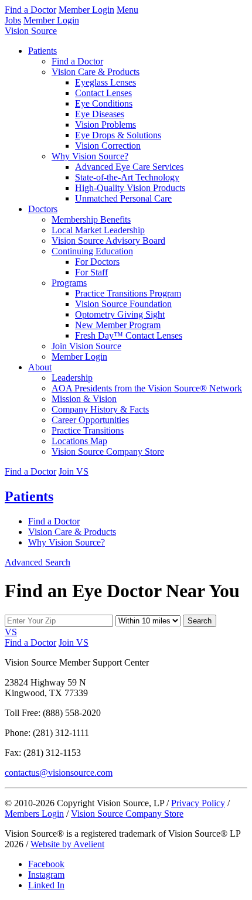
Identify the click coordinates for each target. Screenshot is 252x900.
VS (11, 632)
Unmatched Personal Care (123, 198)
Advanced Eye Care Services (129, 167)
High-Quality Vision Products (130, 188)
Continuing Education (92, 251)
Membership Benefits (91, 219)
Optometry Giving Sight (120, 314)
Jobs (13, 20)
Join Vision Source (86, 346)
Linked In (46, 885)
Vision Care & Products (95, 72)
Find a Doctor (30, 10)
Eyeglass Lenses (105, 82)
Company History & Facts (100, 409)
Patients (42, 51)
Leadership (72, 378)
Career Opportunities (90, 420)
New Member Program (118, 325)
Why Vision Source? (90, 156)
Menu (127, 10)
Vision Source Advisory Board (108, 241)
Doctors (42, 209)
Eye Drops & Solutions (118, 135)
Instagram (46, 874)
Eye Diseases (99, 114)
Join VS (73, 471)
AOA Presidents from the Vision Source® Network (147, 388)
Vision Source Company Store (108, 451)
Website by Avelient (67, 844)
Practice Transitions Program (128, 293)
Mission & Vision (84, 399)
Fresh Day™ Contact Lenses (128, 335)
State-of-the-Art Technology (127, 177)
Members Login (34, 814)
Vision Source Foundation (123, 304)
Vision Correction (108, 146)
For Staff (91, 272)
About (40, 367)
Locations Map (79, 441)
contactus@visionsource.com (59, 773)
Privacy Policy (198, 803)
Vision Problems (105, 124)
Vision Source (31, 31)
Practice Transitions (88, 430)
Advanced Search (37, 562)
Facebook (46, 864)
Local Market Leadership (98, 230)
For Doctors (97, 262)
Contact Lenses (103, 93)
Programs (69, 283)
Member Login (86, 10)
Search (200, 620)
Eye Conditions (103, 103)
